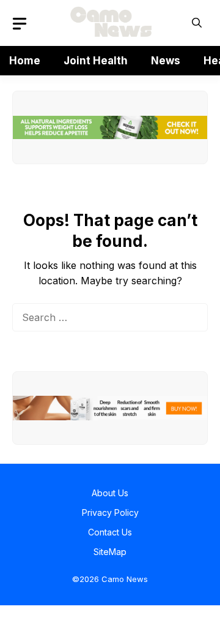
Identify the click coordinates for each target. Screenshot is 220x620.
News (165, 61)
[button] (197, 23)
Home (24, 61)
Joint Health (96, 61)
